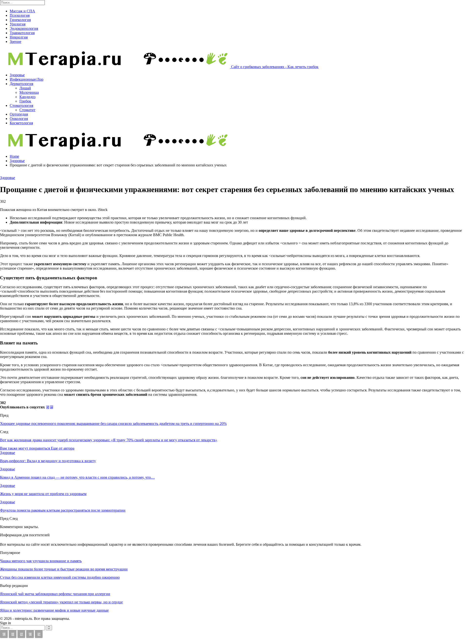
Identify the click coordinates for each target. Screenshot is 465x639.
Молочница (29, 92)
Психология (20, 15)
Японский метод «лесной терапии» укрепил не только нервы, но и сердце (61, 602)
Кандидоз (27, 97)
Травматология (22, 33)
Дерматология (21, 84)
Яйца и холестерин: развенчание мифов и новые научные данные (54, 610)
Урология (17, 24)
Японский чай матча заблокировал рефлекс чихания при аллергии (55, 594)
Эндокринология (24, 28)
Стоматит (27, 110)
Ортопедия (19, 114)
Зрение (15, 41)
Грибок (25, 101)
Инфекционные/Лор (26, 79)
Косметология (21, 123)
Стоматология (21, 105)
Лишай (25, 88)
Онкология (19, 119)
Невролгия (19, 37)
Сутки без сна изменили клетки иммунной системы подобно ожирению (60, 577)
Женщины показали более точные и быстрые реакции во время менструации (64, 569)
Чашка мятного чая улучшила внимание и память (41, 561)
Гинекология (20, 20)
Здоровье (17, 75)
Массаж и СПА (22, 11)
